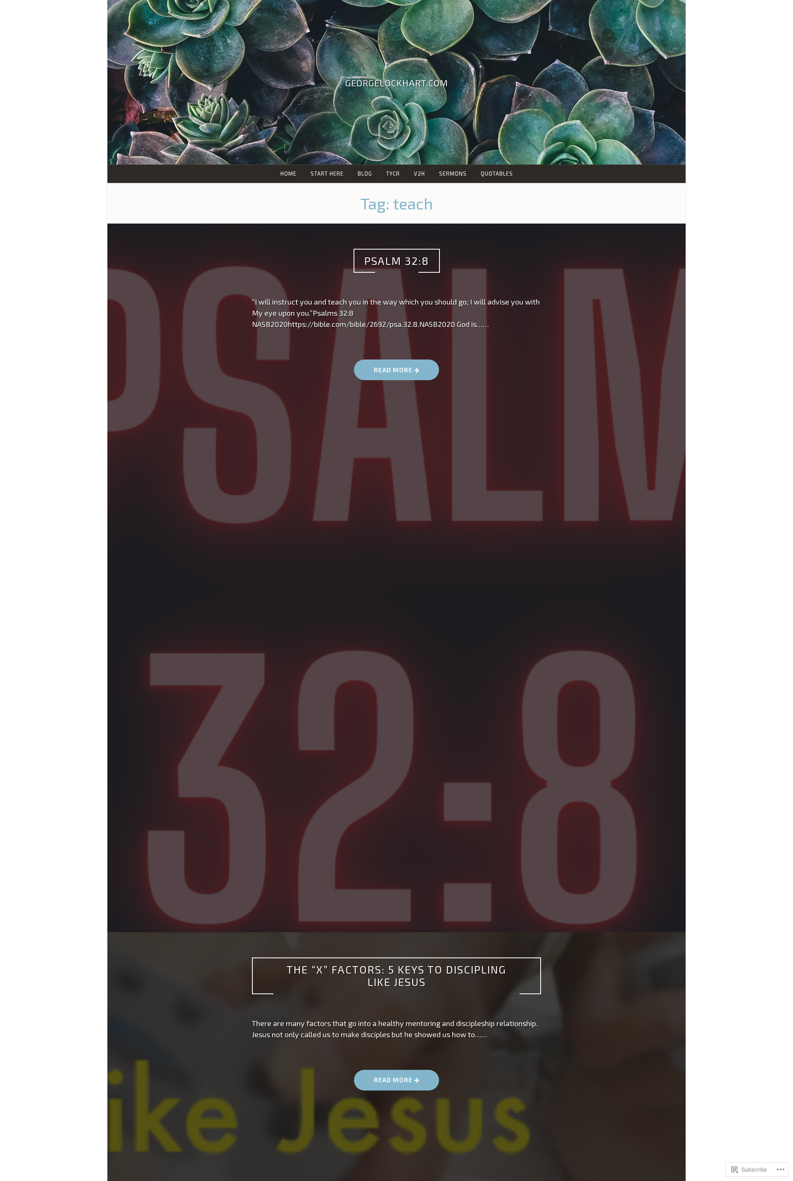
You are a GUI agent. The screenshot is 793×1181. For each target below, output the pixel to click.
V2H (419, 173)
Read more (384, 372)
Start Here (327, 173)
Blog (365, 173)
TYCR (393, 173)
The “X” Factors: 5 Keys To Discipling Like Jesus (396, 975)
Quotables (497, 173)
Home (288, 173)
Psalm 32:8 (396, 260)
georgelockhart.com (396, 82)
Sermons (453, 173)
